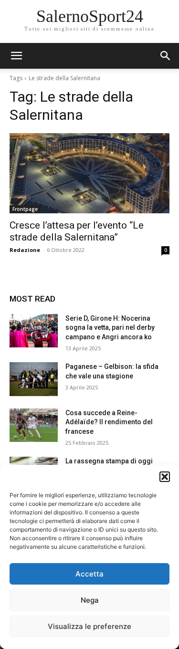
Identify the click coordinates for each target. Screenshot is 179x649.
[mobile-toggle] (16, 56)
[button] (164, 477)
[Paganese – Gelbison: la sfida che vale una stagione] (34, 379)
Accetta (89, 573)
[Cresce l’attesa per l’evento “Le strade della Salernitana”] (89, 173)
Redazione (25, 249)
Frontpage (25, 209)
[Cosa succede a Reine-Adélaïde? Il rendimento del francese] (34, 425)
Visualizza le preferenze (89, 626)
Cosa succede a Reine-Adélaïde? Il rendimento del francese (109, 422)
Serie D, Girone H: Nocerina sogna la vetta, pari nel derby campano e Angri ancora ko (110, 327)
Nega (90, 600)
